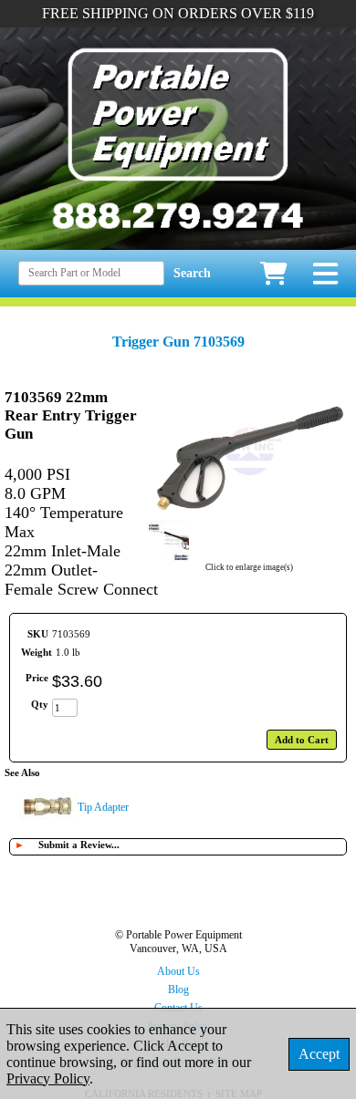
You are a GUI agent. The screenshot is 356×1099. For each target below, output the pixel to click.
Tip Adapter (103, 807)
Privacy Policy (47, 1078)
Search (192, 273)
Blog (178, 989)
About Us (178, 971)
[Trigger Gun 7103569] (249, 511)
